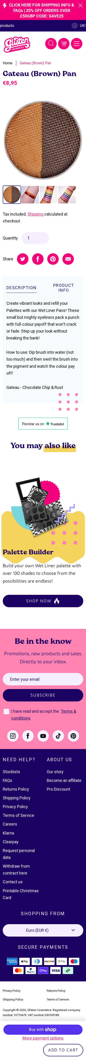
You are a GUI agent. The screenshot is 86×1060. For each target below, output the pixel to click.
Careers (10, 824)
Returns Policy (16, 789)
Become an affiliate (64, 780)
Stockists (11, 771)
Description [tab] (21, 287)
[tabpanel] (43, 140)
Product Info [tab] (63, 288)
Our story (55, 771)
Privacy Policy (15, 806)
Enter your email (24, 679)
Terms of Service (18, 815)
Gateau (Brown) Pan (35, 63)
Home (7, 63)
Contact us (13, 881)
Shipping (35, 214)
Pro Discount (58, 789)
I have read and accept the (35, 711)
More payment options (43, 1038)
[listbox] (43, 930)
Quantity (10, 238)
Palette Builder (28, 552)
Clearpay (11, 841)
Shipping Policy (17, 797)
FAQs (7, 780)
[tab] (12, 194)
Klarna (8, 833)
